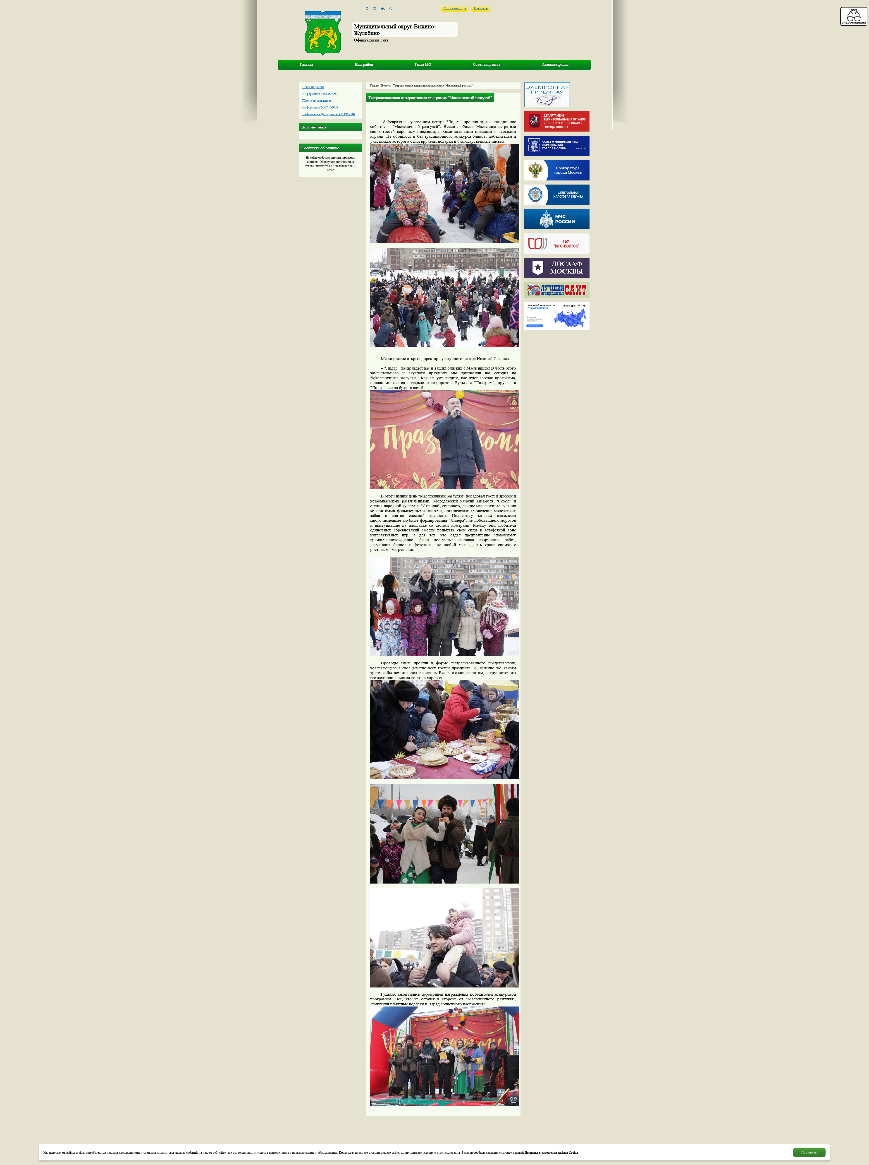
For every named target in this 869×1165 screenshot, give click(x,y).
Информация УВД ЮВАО (319, 94)
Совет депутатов (486, 64)
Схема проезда (455, 8)
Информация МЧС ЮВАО (320, 107)
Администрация (555, 64)
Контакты (481, 8)
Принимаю (809, 1152)
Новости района (313, 87)
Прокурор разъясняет (316, 100)
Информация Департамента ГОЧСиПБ (328, 114)
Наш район (364, 64)
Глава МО (423, 64)
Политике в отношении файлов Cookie (551, 1152)
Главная (306, 64)
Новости (386, 85)
